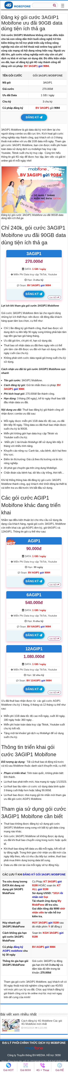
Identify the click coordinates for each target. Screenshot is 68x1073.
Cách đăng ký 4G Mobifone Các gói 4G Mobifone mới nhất (41, 1022)
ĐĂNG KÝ (33, 117)
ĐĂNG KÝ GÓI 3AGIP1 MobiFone (44, 874)
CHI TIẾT (53, 297)
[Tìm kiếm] (54, 5)
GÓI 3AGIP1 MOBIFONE (48, 75)
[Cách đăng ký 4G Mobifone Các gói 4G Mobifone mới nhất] (11, 1025)
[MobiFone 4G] (18, 5)
